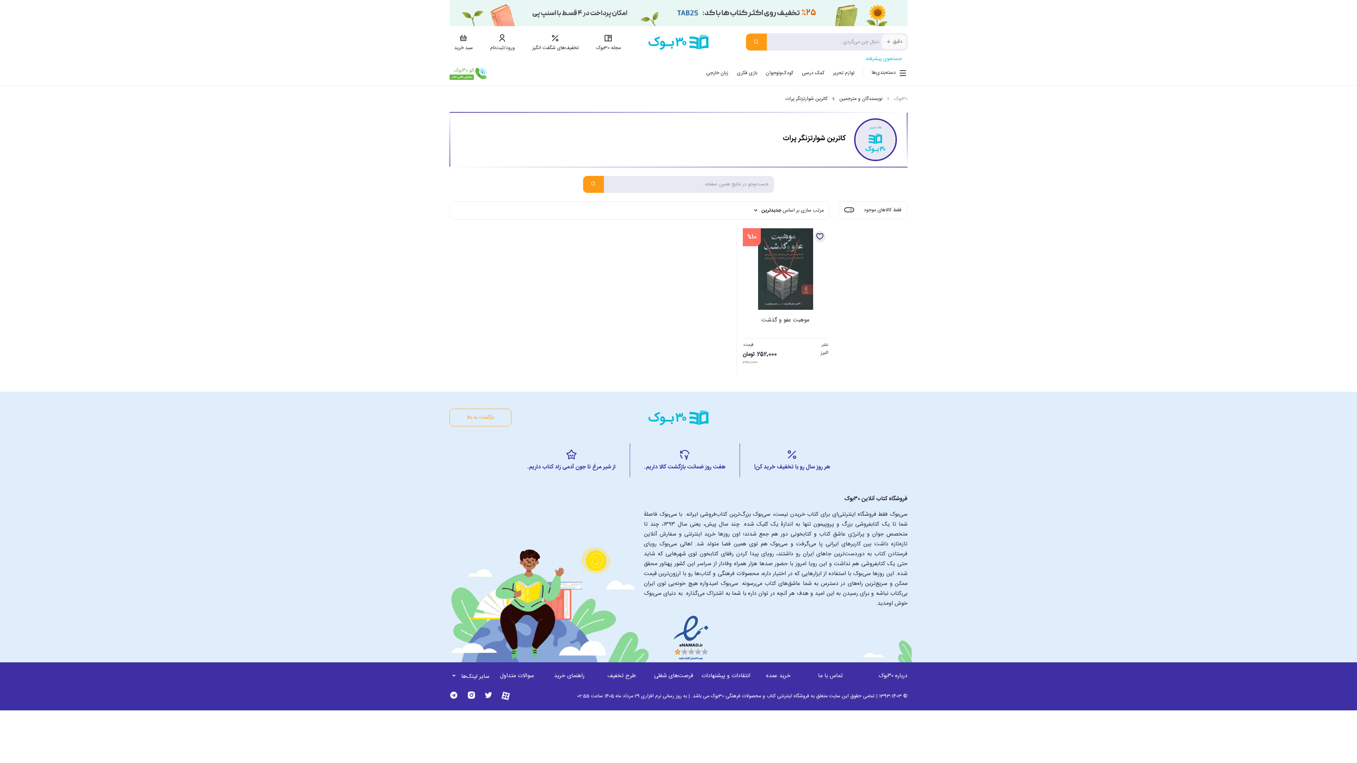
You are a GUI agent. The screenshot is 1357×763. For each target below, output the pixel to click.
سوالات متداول (517, 676)
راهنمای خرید (569, 676)
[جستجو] (756, 42)
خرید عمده (778, 676)
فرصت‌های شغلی (673, 676)
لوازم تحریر (843, 73)
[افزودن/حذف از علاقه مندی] (820, 236)
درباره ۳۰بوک (893, 676)
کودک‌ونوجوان (779, 73)
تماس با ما (830, 676)
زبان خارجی (717, 73)
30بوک (900, 99)
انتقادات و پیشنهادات (725, 676)
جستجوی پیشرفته (884, 59)
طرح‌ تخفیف (621, 676)
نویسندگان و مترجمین (860, 99)
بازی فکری (747, 73)
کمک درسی (813, 73)
